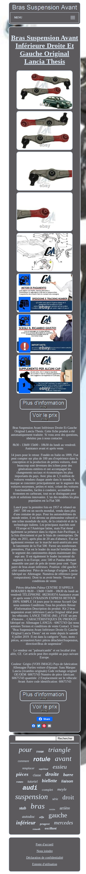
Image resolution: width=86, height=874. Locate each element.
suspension (31, 797)
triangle (59, 749)
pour (25, 749)
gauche (58, 815)
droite (52, 774)
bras (38, 806)
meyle (62, 789)
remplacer (28, 768)
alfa (41, 817)
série (55, 799)
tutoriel (32, 781)
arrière (65, 808)
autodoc (28, 816)
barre (68, 774)
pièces (22, 774)
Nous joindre (45, 851)
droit (68, 797)
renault (36, 829)
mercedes (63, 822)
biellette (49, 780)
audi (29, 788)
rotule (41, 759)
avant (63, 758)
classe (37, 775)
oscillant (50, 828)
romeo (19, 781)
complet (47, 789)
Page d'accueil (44, 844)
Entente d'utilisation (44, 864)
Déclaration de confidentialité (44, 857)
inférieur (26, 822)
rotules (52, 809)
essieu (60, 767)
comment (23, 761)
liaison (67, 781)
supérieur (43, 769)
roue (40, 751)
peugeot (45, 823)
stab (22, 808)
